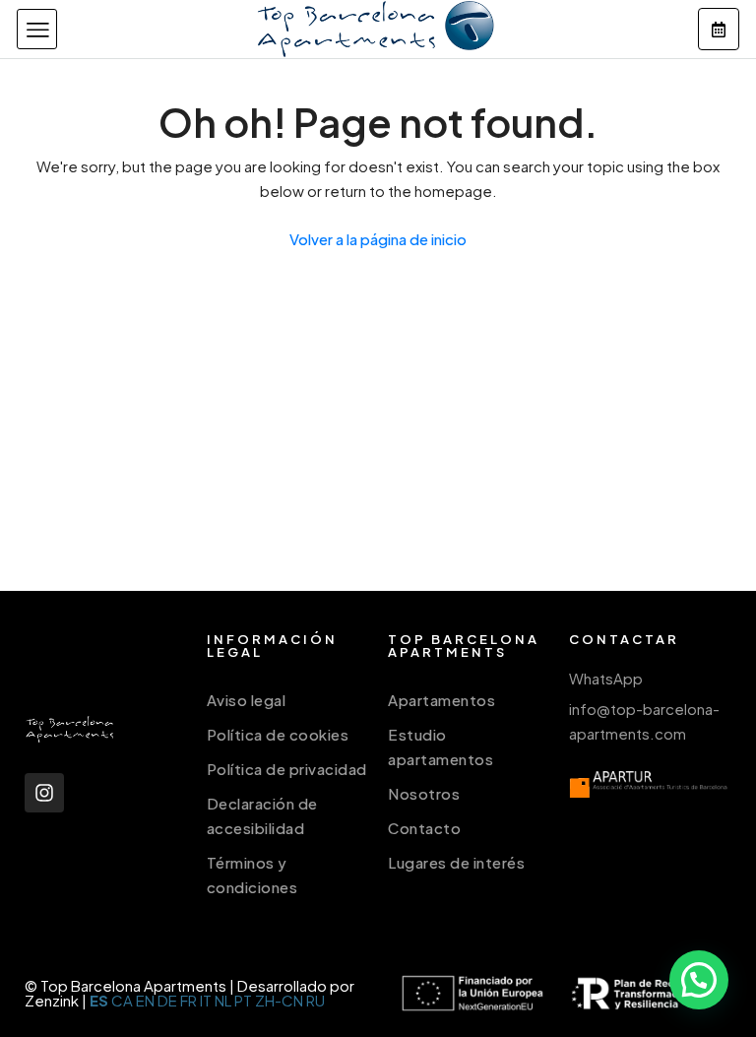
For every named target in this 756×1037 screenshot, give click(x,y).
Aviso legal (246, 699)
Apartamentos (441, 699)
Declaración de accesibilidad (262, 815)
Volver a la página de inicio (378, 238)
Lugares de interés (456, 862)
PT (243, 1000)
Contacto (424, 827)
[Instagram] (44, 792)
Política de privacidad (287, 768)
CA (122, 1000)
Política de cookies (278, 734)
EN (145, 1000)
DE (167, 1000)
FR (188, 1000)
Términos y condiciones (252, 874)
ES (99, 1000)
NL (223, 1000)
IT (206, 1000)
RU (315, 1000)
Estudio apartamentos (440, 746)
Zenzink (52, 1000)
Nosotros (424, 793)
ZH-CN (279, 1000)
